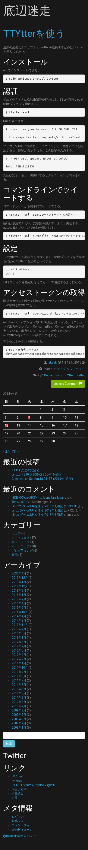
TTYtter (78, 47)
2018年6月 (19, 590)
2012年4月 (19, 654)
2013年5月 (19, 633)
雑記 (15, 554)
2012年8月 (19, 642)
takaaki (52, 362)
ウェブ (61, 369)
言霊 (15, 797)
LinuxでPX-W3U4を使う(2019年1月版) (37, 506)
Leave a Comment (66, 383)
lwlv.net (17, 780)
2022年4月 (19, 573)
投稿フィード (21, 821)
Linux (58, 375)
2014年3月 (19, 620)
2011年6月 (19, 684)
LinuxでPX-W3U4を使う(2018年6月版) (37, 514)
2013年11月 (20, 624)
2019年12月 (20, 577)
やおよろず (19, 789)
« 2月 (6, 451)
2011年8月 (19, 676)
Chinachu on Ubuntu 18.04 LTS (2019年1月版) (42, 478)
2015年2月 (19, 607)
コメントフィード (24, 825)
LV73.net (17, 776)
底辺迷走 (27, 11)
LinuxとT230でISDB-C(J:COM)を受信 (36, 474)
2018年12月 (20, 586)
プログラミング (22, 550)
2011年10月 (20, 667)
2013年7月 (19, 629)
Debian (49, 375)
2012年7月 (19, 646)
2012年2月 (19, 659)
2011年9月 (19, 672)
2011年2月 (19, 697)
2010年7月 (19, 706)
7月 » (15, 451)
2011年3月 (19, 693)
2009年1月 (19, 727)
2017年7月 (19, 599)
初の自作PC (20, 502)
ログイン (18, 816)
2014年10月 (20, 612)
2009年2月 (19, 723)
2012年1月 (19, 663)
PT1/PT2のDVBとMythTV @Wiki (33, 785)
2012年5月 (19, 650)
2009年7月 (19, 714)
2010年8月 (19, 702)
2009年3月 (19, 719)
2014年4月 (19, 616)
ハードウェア (21, 546)
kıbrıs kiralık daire (54, 497)
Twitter (80, 375)
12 (6, 425)
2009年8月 (19, 710)
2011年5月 (19, 689)
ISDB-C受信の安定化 (25, 470)
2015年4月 (19, 603)
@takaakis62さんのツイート (22, 836)
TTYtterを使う (34, 33)
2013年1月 (19, 637)
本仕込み (18, 793)
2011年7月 (19, 680)
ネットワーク (21, 542)
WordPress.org (22, 829)
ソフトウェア (76, 369)
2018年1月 (19, 594)
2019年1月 (19, 582)
